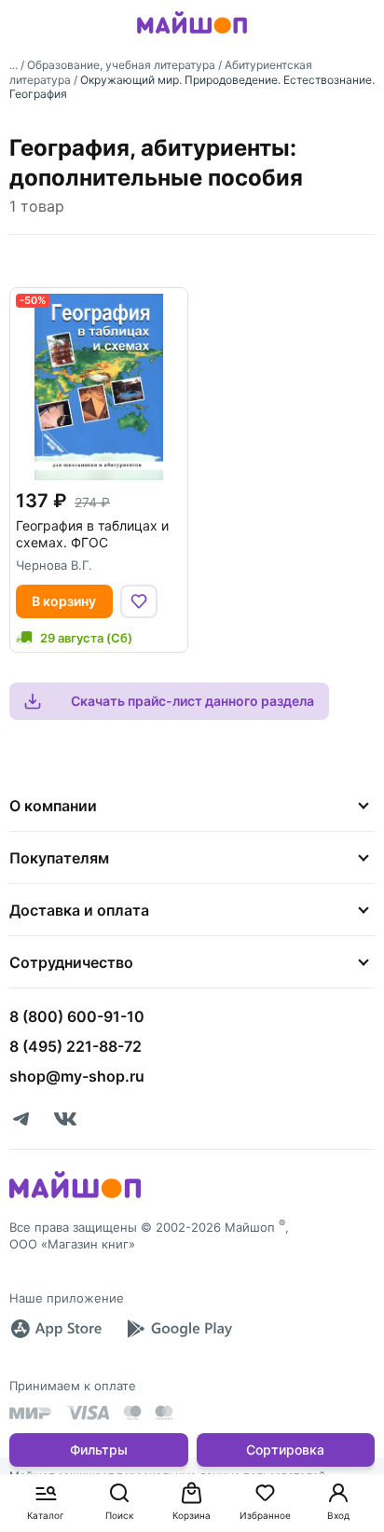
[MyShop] (75, 1196)
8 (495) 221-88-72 (75, 1046)
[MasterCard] (132, 1412)
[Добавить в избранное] (139, 601)
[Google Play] (179, 1329)
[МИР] (30, 1413)
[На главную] (192, 36)
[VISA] (87, 1412)
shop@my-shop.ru (76, 1076)
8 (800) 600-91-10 (76, 1016)
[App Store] (56, 1329)
